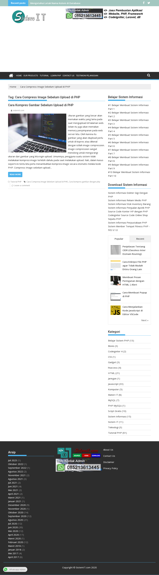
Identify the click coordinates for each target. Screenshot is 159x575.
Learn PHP (56, 75)
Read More (15, 174)
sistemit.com (18, 110)
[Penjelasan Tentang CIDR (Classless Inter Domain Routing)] (116, 254)
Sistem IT (113, 421)
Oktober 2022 (15, 464)
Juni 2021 (13, 486)
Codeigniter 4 (115, 351)
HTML (111, 373)
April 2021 (13, 493)
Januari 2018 (14, 549)
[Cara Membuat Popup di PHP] (116, 300)
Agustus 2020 (15, 519)
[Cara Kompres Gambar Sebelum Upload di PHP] (37, 115)
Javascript (113, 383)
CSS (110, 356)
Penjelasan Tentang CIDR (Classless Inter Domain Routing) (134, 250)
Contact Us (68, 75)
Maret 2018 (14, 545)
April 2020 (13, 534)
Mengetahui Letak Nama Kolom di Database (55, 3)
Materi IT (113, 394)
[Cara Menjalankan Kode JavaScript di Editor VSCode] (116, 314)
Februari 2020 (15, 542)
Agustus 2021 (15, 478)
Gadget (112, 362)
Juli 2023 (12, 460)
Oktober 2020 (15, 512)
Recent (140, 238)
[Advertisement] (79, 48)
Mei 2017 (13, 553)
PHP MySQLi (115, 405)
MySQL (112, 400)
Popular (119, 238)
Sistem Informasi (117, 416)
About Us (108, 449)
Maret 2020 (14, 538)
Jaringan (112, 378)
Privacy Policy (110, 468)
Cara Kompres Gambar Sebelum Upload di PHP (40, 105)
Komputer (113, 389)
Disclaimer (108, 462)
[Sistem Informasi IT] (11, 75)
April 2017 (13, 557)
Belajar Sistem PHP (118, 340)
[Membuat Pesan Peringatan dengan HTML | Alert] (116, 285)
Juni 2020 (13, 527)
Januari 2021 (14, 501)
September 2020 (17, 516)
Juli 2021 (12, 482)
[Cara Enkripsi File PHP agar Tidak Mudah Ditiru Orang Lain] (116, 269)
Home (19, 75)
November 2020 (17, 508)
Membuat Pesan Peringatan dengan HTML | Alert (133, 281)
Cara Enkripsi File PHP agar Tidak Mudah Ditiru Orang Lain (135, 265)
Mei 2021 (13, 490)
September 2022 (17, 467)
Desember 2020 (17, 504)
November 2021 (17, 475)
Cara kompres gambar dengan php (84, 181)
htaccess (113, 367)
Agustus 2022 (15, 471)
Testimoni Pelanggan (87, 75)
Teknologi (113, 427)
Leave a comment (22, 185)
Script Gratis (114, 411)
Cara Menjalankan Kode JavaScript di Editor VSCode (133, 310)
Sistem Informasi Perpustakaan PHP (127, 222)
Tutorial (44, 75)
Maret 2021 (14, 497)
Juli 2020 (12, 523)
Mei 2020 (13, 531)
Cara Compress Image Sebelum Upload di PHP (47, 181)
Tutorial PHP (16, 181)
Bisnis (111, 345)
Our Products (30, 75)
